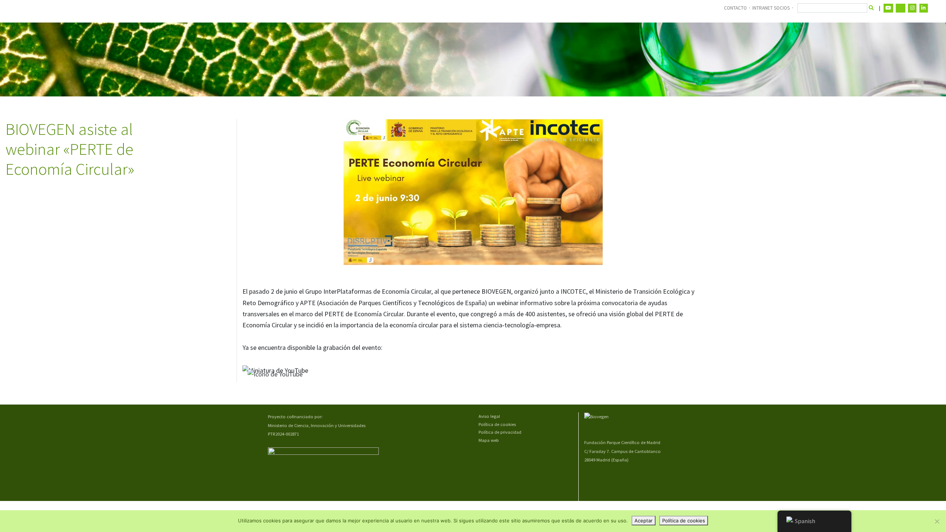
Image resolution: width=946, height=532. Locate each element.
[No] (936, 521)
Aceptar (643, 521)
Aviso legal (489, 416)
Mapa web (489, 440)
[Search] (871, 8)
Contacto (735, 8)
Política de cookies (497, 424)
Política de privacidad (500, 432)
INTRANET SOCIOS (771, 8)
